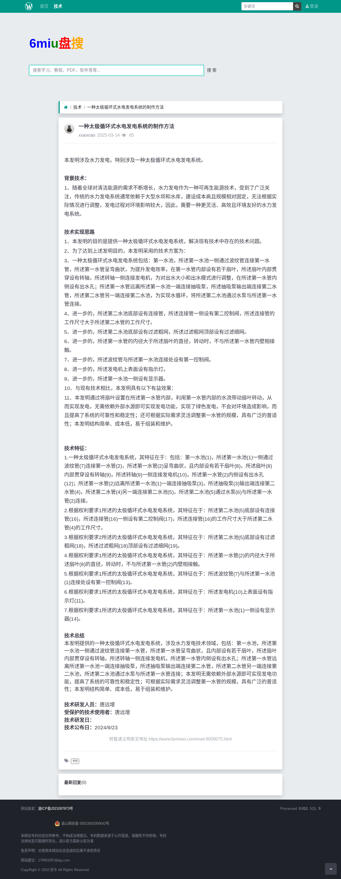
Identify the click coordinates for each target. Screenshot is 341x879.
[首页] (66, 107)
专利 (75, 761)
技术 (57, 6)
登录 (313, 6)
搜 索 (212, 70)
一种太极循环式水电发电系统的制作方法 (125, 107)
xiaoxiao (87, 135)
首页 (43, 6)
